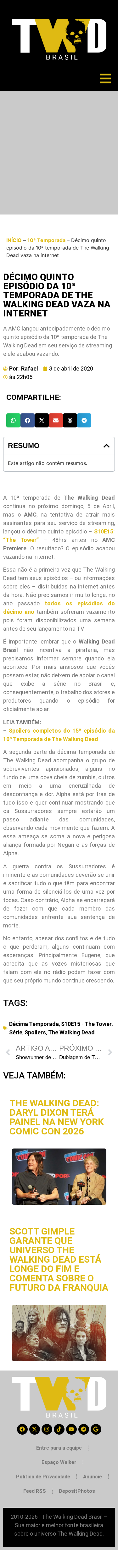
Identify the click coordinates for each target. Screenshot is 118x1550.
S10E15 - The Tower (86, 1024)
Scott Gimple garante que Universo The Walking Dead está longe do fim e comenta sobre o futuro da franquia (58, 1259)
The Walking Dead (71, 1032)
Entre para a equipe (59, 1448)
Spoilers (35, 1032)
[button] (13, 420)
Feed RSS (34, 1491)
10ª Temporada (46, 240)
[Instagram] (47, 1429)
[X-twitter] (34, 1429)
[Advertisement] (59, 152)
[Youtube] (71, 1429)
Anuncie (92, 1477)
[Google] (96, 1429)
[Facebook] (22, 1429)
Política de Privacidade (43, 1477)
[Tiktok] (59, 1429)
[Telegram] (83, 1429)
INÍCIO (14, 240)
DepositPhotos (77, 1491)
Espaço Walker (59, 1462)
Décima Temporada (34, 1024)
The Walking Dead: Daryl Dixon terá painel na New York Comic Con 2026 (56, 1117)
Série (15, 1032)
